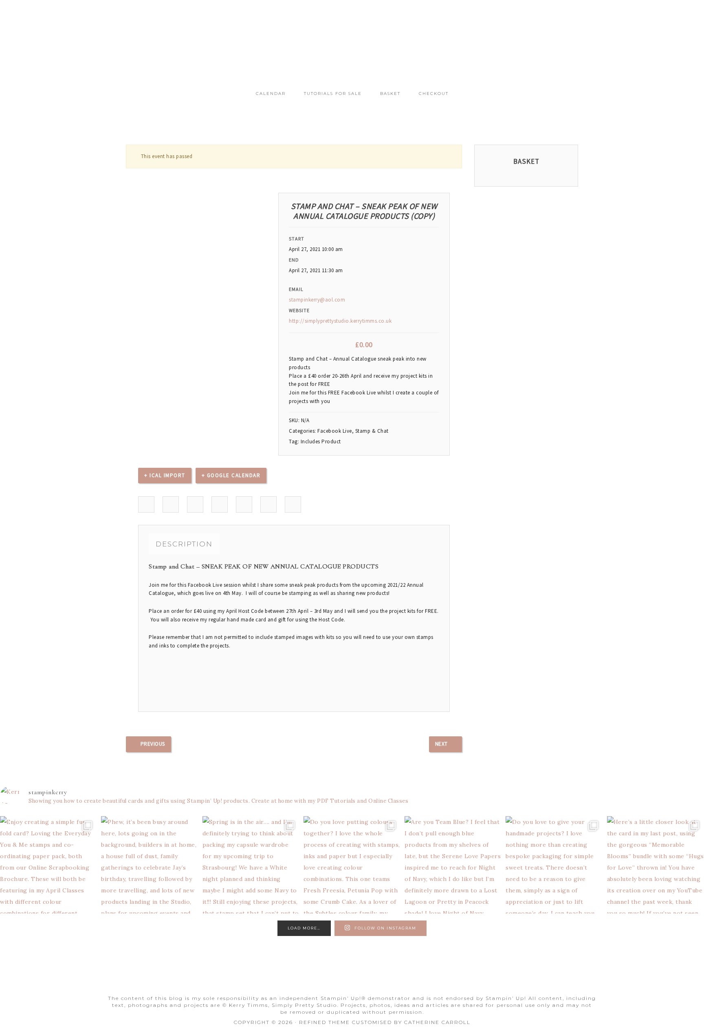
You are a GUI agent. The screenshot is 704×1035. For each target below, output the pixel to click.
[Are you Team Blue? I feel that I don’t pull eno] (453, 864)
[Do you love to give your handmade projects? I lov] (554, 864)
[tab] (184, 543)
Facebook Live (334, 430)
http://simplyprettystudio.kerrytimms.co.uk (340, 320)
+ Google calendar (231, 475)
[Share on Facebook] (146, 504)
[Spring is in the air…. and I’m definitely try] (250, 864)
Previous (153, 743)
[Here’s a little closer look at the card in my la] (655, 864)
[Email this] (293, 504)
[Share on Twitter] (171, 504)
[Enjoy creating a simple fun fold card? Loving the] (48, 864)
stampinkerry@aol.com (317, 299)
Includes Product (321, 441)
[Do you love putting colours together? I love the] (352, 864)
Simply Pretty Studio (352, 47)
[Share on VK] (268, 504)
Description (184, 544)
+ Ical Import (164, 475)
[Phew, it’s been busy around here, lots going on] (149, 864)
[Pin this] (244, 504)
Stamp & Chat (372, 430)
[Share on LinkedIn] (195, 504)
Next (441, 743)
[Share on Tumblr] (220, 504)
